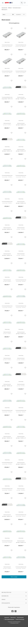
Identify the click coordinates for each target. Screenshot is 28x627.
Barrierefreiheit (20, 617)
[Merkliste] (25, 3)
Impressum (6, 617)
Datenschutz (13, 617)
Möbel (10, 7)
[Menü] (3, 3)
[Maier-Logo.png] (9, 2)
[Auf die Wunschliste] (11, 28)
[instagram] (15, 611)
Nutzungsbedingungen (9, 619)
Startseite (4, 7)
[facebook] (12, 611)
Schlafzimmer (17, 7)
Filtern (4, 14)
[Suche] (21, 2)
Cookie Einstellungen (20, 619)
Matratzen (4, 9)
